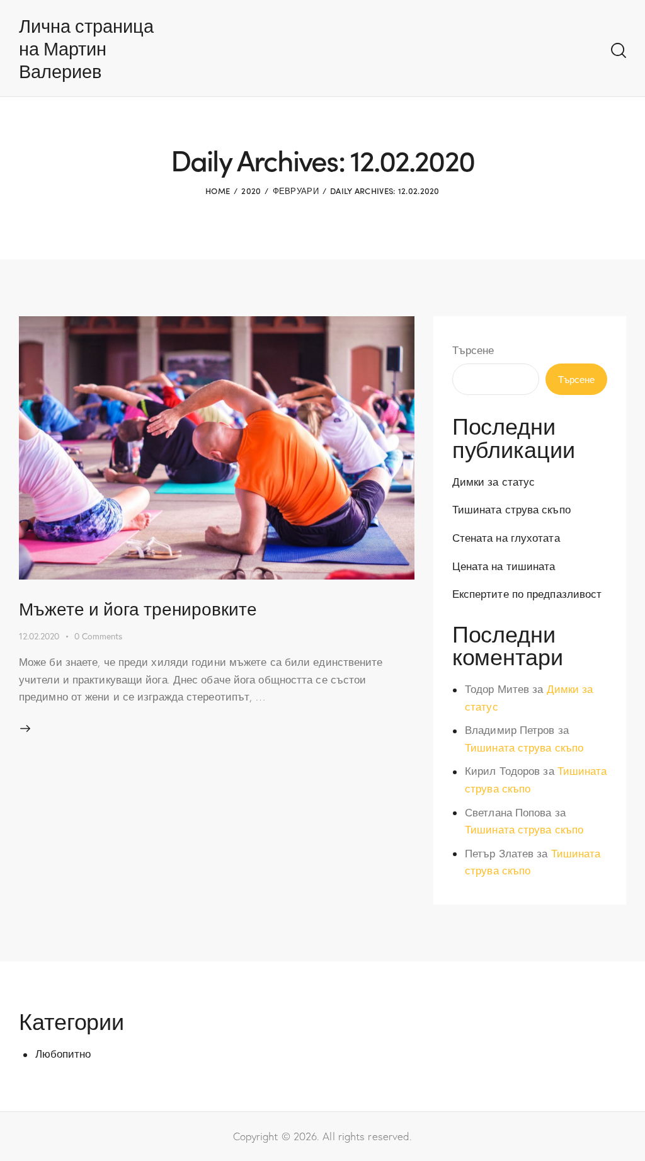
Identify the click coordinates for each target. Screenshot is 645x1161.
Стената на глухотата (506, 537)
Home (217, 191)
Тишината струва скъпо (511, 509)
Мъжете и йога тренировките (138, 608)
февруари (296, 191)
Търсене (473, 350)
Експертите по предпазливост (527, 593)
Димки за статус (493, 481)
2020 (251, 191)
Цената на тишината (504, 566)
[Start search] (618, 51)
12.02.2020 (39, 636)
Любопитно (63, 1053)
